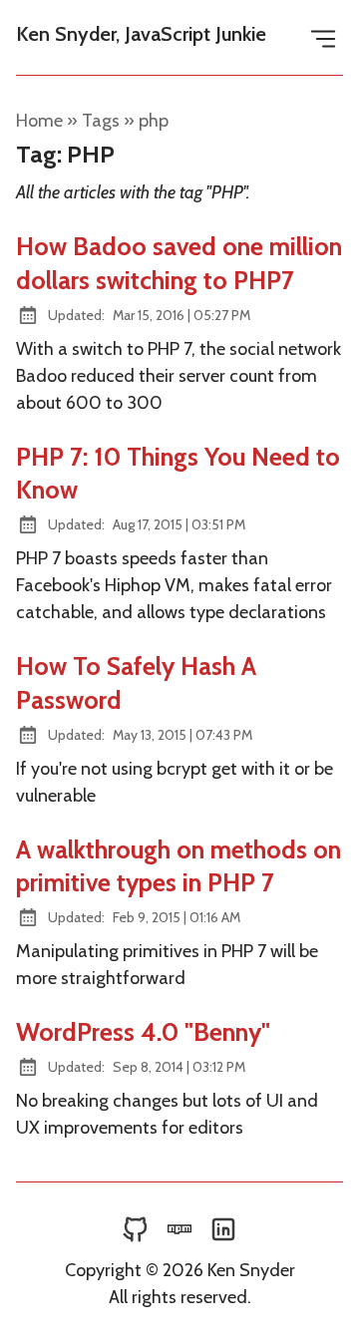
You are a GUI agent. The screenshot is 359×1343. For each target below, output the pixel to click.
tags (101, 121)
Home (39, 121)
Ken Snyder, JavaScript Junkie (141, 34)
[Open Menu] (323, 37)
